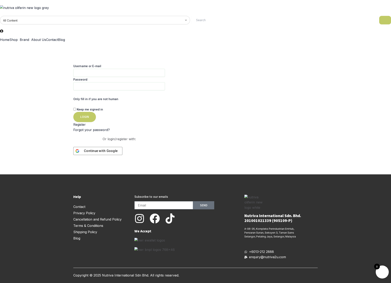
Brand (24, 39)
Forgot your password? (91, 130)
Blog (61, 39)
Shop (13, 39)
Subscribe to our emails (151, 196)
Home (4, 39)
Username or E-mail (87, 66)
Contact (52, 39)
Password (80, 79)
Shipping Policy (85, 232)
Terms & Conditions (88, 225)
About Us (38, 39)
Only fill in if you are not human (95, 99)
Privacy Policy (84, 213)
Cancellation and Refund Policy (97, 219)
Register (79, 124)
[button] (14, 39)
